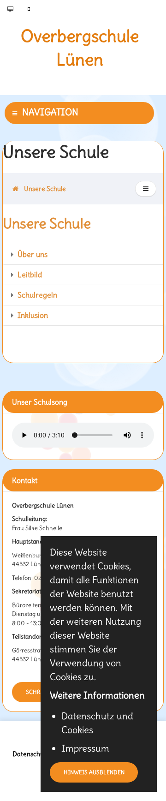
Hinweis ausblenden (94, 772)
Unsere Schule (43, 189)
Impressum (85, 748)
